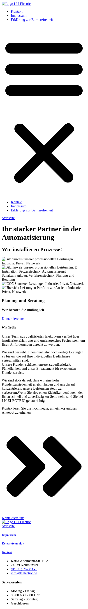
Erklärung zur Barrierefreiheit (32, 20)
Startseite (8, 526)
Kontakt (16, 11)
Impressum (18, 15)
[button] (44, 111)
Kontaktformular (13, 543)
